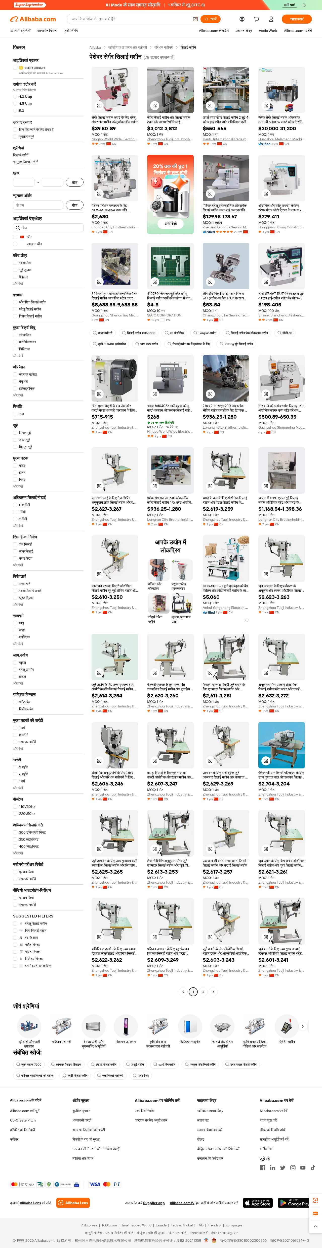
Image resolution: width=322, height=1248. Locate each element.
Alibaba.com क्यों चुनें (24, 1111)
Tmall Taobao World (136, 1225)
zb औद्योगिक (177, 333)
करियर (14, 1139)
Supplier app (154, 1203)
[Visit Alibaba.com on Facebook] (263, 1168)
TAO (200, 1225)
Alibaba (95, 47)
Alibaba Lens (30, 1203)
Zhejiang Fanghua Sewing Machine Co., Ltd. (226, 227)
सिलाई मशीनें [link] (188, 47)
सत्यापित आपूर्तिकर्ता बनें (274, 1139)
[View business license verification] (206, 1240)
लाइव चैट (203, 1120)
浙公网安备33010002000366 (243, 1240)
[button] (195, 19)
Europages (234, 1225)
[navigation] (48, 520)
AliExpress (89, 1225)
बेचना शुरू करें (268, 1120)
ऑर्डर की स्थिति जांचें (272, 1130)
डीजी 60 (287, 333)
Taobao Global (182, 1225)
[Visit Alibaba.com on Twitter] (283, 1168)
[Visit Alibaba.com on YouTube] (303, 1168)
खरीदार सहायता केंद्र (210, 1111)
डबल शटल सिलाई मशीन (243, 1064)
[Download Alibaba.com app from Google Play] (295, 1203)
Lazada (161, 1225)
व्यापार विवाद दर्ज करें (209, 1130)
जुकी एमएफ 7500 (31, 1064)
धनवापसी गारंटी (81, 1120)
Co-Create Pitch (23, 1120)
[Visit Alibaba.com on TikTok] (313, 1168)
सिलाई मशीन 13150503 (141, 333)
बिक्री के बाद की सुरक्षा (86, 1139)
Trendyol (214, 1225)
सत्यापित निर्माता (144, 1111)
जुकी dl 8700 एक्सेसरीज (112, 344)
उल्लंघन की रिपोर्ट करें (210, 1158)
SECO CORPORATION (164, 315)
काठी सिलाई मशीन (78, 1075)
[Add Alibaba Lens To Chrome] (73, 1203)
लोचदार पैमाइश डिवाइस (68, 1064)
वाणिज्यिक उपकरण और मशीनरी (127, 47)
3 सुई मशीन (137, 1064)
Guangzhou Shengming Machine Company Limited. (115, 315)
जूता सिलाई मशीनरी (112, 1075)
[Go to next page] (213, 991)
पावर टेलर (143, 1075)
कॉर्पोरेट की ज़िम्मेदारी (22, 1130)
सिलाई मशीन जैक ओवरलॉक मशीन (249, 333)
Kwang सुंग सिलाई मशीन (239, 344)
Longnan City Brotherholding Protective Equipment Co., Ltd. (115, 227)
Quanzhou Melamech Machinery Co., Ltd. (281, 139)
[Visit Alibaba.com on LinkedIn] (273, 1168)
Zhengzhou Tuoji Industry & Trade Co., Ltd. (170, 139)
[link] (315, 1200)
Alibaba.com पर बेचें (274, 1111)
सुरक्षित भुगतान (81, 1111)
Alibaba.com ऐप (182, 1203)
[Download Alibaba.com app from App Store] (258, 1203)
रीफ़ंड (200, 1139)
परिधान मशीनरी (163, 47)
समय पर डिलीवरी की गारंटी (88, 1130)
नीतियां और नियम (82, 1158)
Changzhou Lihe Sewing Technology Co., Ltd (226, 315)
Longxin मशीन (207, 333)
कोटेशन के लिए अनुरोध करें (151, 1120)
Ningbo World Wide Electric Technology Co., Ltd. (115, 139)
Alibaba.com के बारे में (25, 1100)
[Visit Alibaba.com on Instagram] (293, 1168)
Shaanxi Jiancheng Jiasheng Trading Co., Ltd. (281, 315)
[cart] (257, 20)
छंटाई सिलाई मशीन (106, 1064)
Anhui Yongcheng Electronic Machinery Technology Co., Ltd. (226, 608)
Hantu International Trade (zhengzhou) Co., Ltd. (226, 139)
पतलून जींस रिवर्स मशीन (203, 1064)
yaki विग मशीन (166, 1064)
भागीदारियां (266, 1149)
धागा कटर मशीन (149, 344)
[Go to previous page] (183, 991)
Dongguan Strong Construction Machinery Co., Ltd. (281, 227)
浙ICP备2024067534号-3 (289, 1240)
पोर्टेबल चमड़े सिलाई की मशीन (37, 1075)
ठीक (74, 182)
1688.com (109, 1225)
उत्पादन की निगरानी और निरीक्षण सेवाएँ (95, 1149)
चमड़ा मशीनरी (105, 333)
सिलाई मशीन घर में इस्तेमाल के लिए (191, 344)
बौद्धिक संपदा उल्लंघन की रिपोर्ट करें (218, 1149)
